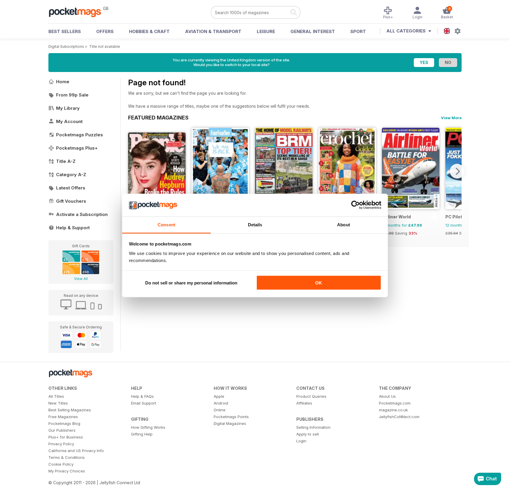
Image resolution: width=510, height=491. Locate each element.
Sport (358, 31)
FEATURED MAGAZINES (158, 117)
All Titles (56, 396)
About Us (387, 396)
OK (318, 282)
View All (81, 278)
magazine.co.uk (393, 409)
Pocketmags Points (231, 416)
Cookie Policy (60, 464)
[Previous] (132, 171)
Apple (219, 396)
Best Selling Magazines (69, 409)
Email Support (143, 403)
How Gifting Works (148, 427)
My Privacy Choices (66, 471)
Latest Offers (70, 188)
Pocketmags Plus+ (77, 148)
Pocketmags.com (395, 403)
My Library (68, 108)
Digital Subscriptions (66, 46)
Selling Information (313, 427)
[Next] (457, 171)
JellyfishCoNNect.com (399, 416)
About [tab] (343, 224)
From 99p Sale (72, 95)
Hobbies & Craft (149, 31)
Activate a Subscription (82, 214)
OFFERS (105, 31)
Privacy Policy (61, 443)
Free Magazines (63, 416)
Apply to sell (307, 434)
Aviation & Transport (213, 31)
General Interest (312, 31)
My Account (69, 121)
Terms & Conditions (66, 457)
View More (451, 117)
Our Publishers (62, 430)
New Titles (58, 403)
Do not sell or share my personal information (191, 282)
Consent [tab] (166, 224)
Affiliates (304, 403)
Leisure (266, 31)
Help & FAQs (142, 396)
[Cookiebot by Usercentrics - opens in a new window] (355, 205)
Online (219, 409)
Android (221, 403)
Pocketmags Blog (64, 423)
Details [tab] (255, 224)
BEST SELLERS (64, 31)
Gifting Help (142, 434)
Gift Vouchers (71, 201)
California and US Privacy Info (76, 450)
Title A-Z (66, 161)
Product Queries (311, 396)
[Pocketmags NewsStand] (77, 12)
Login (301, 440)
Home (62, 81)
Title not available (104, 46)
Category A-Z (71, 174)
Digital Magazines (230, 423)
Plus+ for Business (65, 437)
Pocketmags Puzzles (79, 135)
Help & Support (73, 227)
